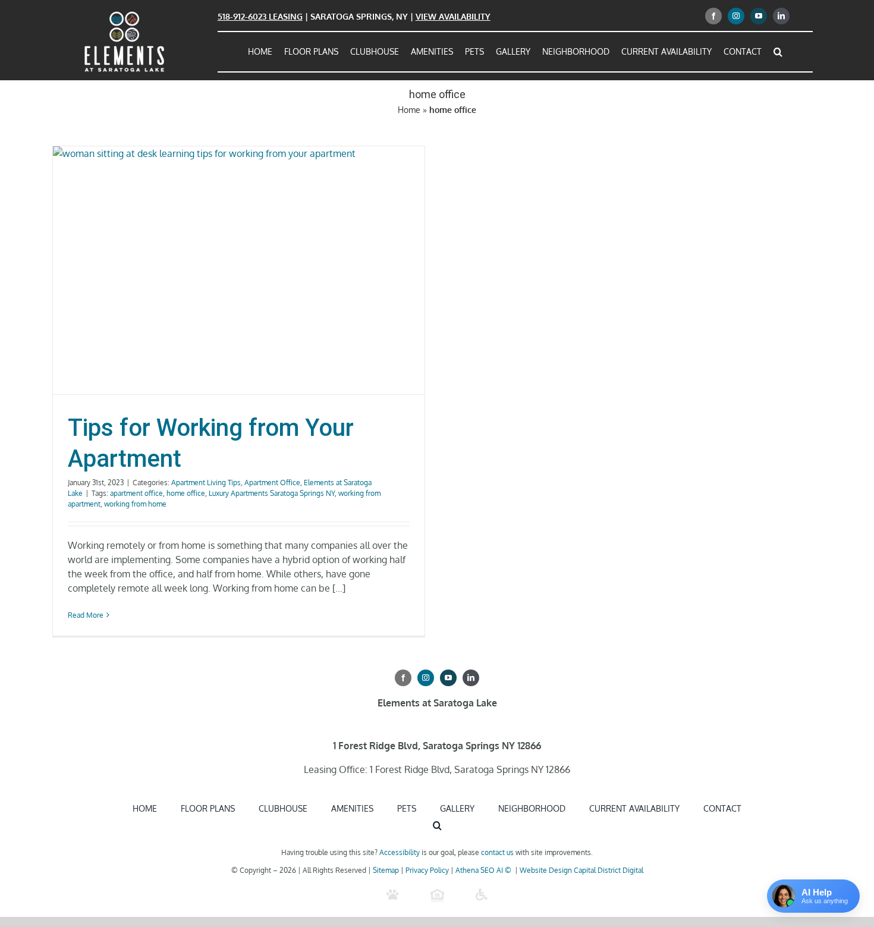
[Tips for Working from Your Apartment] (239, 270)
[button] (778, 52)
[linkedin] (781, 16)
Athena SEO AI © (484, 870)
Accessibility (399, 852)
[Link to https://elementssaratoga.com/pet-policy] (392, 895)
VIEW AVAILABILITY (453, 16)
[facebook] (713, 16)
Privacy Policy (427, 870)
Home (409, 110)
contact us (497, 852)
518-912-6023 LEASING (260, 16)
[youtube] (758, 16)
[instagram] (736, 16)
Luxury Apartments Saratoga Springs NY (272, 493)
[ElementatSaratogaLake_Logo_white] (124, 14)
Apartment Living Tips (206, 482)
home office (185, 493)
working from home (135, 503)
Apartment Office (272, 482)
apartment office (136, 493)
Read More (85, 615)
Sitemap (386, 870)
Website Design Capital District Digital (581, 870)
